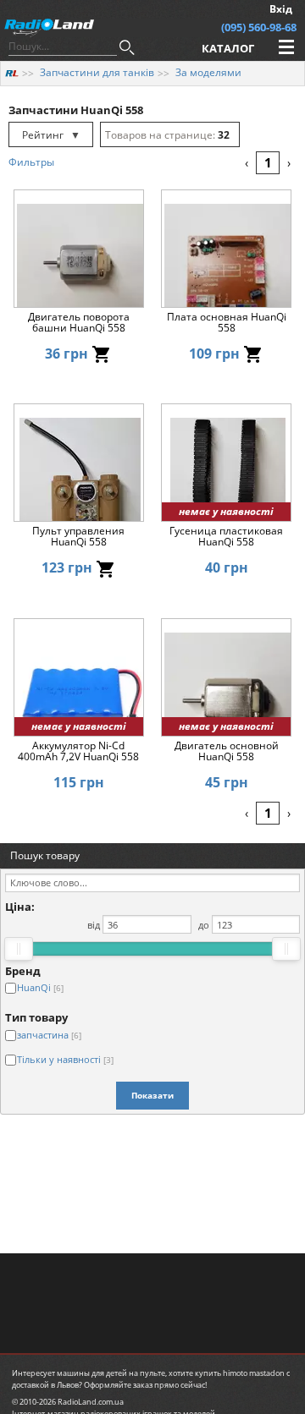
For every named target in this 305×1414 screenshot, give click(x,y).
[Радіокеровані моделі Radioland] (12, 72)
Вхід (280, 9)
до (203, 924)
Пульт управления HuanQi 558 (78, 537)
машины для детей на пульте (111, 1372)
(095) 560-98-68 (259, 27)
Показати (152, 1095)
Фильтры (31, 162)
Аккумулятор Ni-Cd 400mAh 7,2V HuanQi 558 (78, 752)
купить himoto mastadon (240, 1372)
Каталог (228, 48)
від (93, 924)
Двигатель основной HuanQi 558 (227, 752)
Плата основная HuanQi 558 (226, 323)
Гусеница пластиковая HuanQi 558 (226, 537)
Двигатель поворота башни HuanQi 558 (79, 323)
